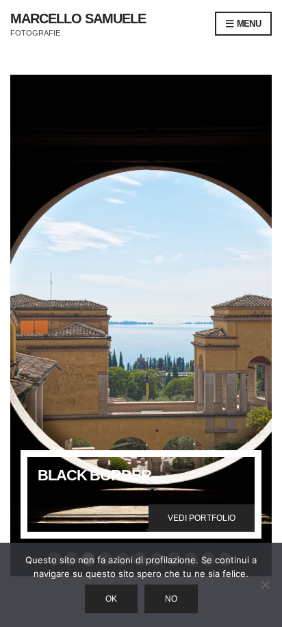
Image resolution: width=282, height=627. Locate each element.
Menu (247, 24)
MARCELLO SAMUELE (78, 18)
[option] (141, 325)
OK (111, 599)
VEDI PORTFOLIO (201, 518)
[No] (265, 584)
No (171, 599)
